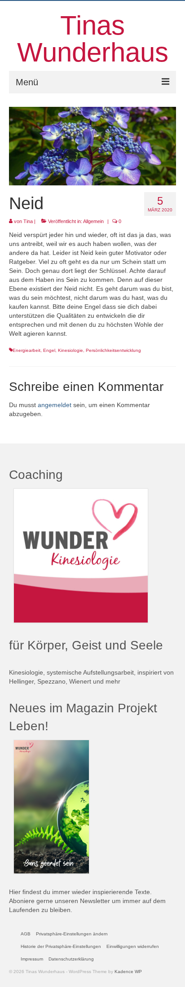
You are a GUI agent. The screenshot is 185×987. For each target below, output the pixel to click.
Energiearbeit (26, 350)
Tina (28, 221)
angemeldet (54, 404)
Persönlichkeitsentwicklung (113, 350)
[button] (71, 934)
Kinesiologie (70, 350)
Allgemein (93, 221)
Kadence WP (128, 971)
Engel (49, 350)
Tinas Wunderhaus (92, 38)
